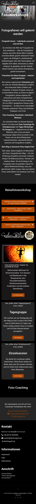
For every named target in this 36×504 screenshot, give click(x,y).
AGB (3, 458)
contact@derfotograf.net (19, 414)
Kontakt (14, 432)
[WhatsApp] (16, 497)
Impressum (5, 454)
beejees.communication (20, 493)
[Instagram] (21, 497)
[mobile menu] (33, 2)
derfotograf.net (19, 416)
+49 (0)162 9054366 (18, 411)
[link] (18, 235)
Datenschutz (6, 461)
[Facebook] (18, 497)
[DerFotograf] (10, 2)
